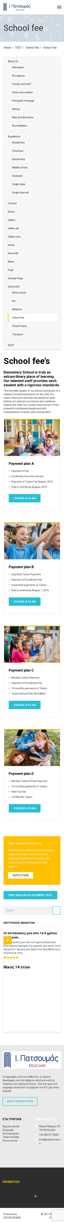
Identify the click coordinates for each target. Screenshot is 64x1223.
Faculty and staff (21, 84)
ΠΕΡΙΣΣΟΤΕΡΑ (21, 875)
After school (19, 292)
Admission (18, 67)
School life (14, 286)
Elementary (18, 159)
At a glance (18, 75)
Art (14, 301)
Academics (14, 136)
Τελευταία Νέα (11, 1137)
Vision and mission (22, 92)
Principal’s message (23, 100)
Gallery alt (13, 228)
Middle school (19, 167)
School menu (19, 326)
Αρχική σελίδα (11, 1126)
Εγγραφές (8, 1130)
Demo (11, 211)
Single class (18, 184)
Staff (11, 345)
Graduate (17, 175)
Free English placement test (30, 895)
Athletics (17, 309)
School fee (18, 317)
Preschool (17, 150)
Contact (12, 203)
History (16, 109)
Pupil (10, 270)
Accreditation (19, 125)
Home (11, 245)
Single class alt (20, 192)
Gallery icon (14, 236)
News (11, 261)
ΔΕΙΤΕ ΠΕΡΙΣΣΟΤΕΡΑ (20, 1101)
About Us (13, 61)
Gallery (11, 220)
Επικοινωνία (10, 1140)
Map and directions (22, 117)
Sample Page (15, 278)
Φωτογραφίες (11, 1133)
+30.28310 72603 (49, 1134)
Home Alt (13, 253)
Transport (17, 334)
